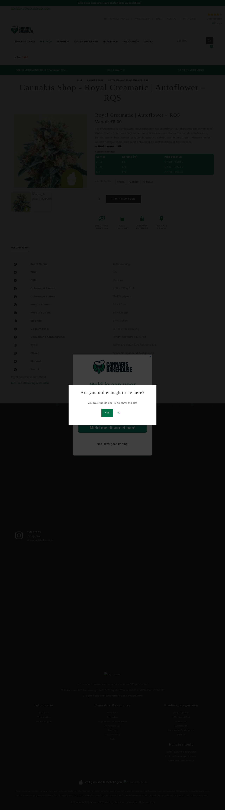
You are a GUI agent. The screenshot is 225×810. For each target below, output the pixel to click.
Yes (107, 412)
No (118, 412)
